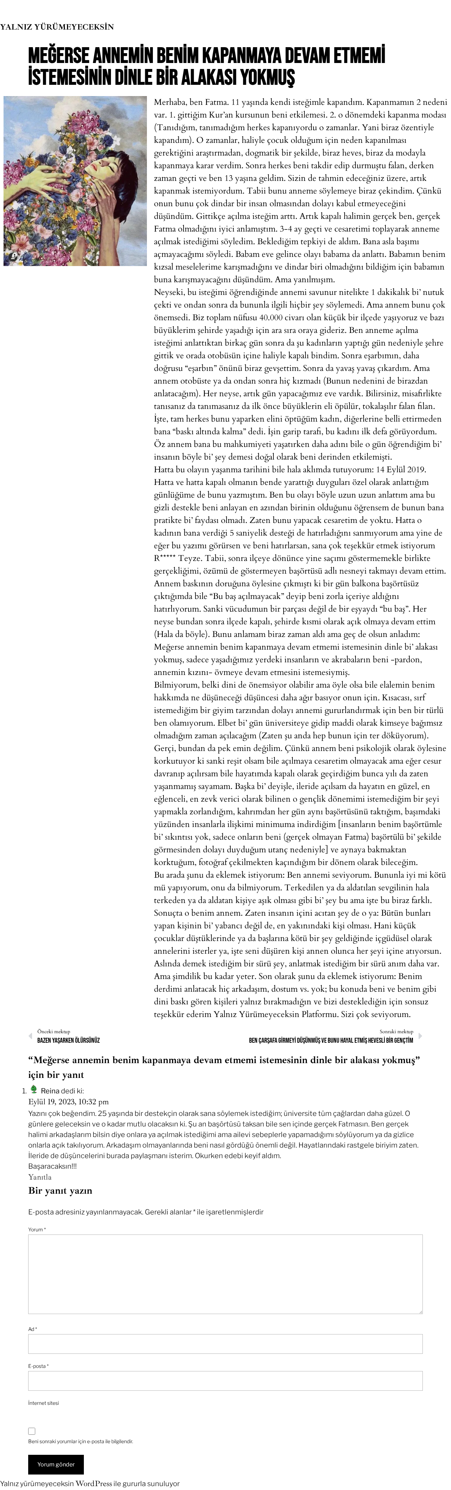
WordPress (93, 1484)
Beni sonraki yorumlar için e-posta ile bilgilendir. (80, 1441)
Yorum (37, 1229)
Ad (32, 1329)
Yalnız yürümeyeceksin (57, 27)
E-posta (38, 1366)
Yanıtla (40, 1177)
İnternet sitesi (43, 1403)
